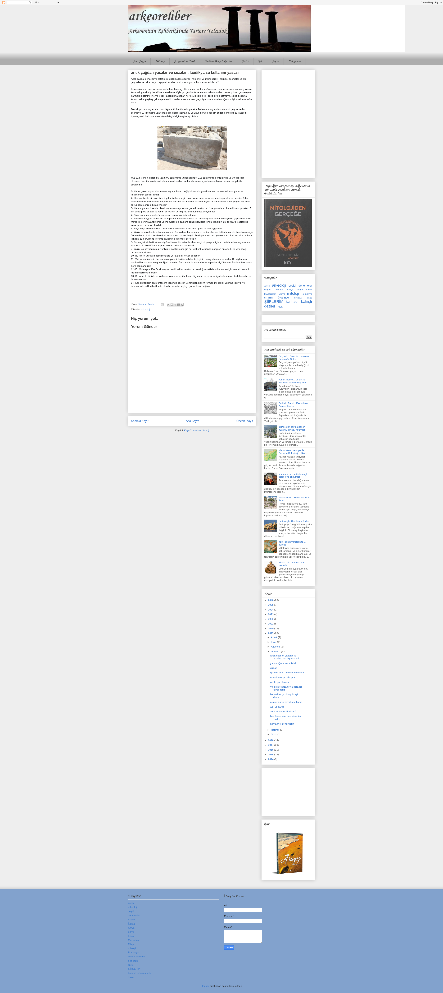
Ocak (274, 734)
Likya (309, 289)
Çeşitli (245, 61)
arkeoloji (145, 309)
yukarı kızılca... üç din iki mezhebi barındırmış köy (292, 381)
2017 (271, 745)
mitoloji (293, 293)
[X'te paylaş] (175, 304)
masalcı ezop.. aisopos (282, 677)
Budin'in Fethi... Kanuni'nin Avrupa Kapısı (293, 405)
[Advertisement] (288, 123)
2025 (271, 604)
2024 (271, 609)
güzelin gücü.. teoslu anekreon (287, 672)
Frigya (267, 289)
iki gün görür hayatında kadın (286, 702)
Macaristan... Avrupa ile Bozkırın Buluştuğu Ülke (292, 452)
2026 (271, 600)
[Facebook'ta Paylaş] (178, 304)
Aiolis (267, 286)
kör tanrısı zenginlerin (282, 723)
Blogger (205, 986)
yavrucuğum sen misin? (283, 663)
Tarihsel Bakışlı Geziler (218, 61)
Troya (279, 306)
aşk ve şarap (277, 706)
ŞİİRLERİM (273, 301)
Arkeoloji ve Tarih (184, 61)
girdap (273, 667)
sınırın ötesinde (276, 297)
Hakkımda (294, 61)
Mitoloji (160, 61)
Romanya (306, 293)
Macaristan (270, 293)
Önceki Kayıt (244, 421)
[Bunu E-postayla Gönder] (168, 304)
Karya (290, 289)
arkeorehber (159, 16)
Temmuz (276, 651)
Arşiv (275, 61)
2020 (271, 628)
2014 (271, 759)
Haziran (275, 729)
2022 (271, 619)
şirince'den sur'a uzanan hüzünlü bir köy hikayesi (292, 428)
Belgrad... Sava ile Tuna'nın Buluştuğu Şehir (294, 357)
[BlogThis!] (172, 304)
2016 (271, 749)
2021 (271, 623)
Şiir (260, 61)
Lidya (300, 289)
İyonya (279, 289)
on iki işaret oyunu (280, 682)
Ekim (274, 642)
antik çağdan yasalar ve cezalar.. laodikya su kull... (285, 657)
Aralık (274, 637)
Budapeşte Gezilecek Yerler (294, 521)
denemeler (305, 285)
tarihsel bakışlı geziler (140, 973)
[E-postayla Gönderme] (162, 304)
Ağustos (276, 646)
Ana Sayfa (139, 61)
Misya (282, 293)
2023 (271, 614)
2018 (271, 740)
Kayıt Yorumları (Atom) (196, 430)
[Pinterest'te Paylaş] (182, 304)
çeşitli (292, 285)
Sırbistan (298, 298)
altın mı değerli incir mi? (283, 711)
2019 (271, 633)
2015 (271, 754)
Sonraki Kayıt (139, 421)
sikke (309, 298)
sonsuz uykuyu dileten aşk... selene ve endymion (294, 475)
